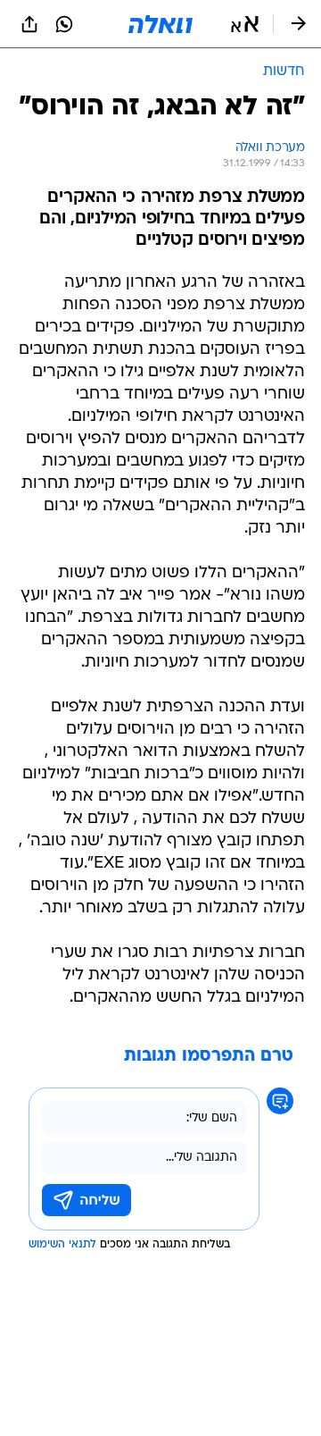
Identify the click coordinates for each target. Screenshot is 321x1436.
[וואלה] (160, 24)
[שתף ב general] (29, 24)
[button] (245, 24)
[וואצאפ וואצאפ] (64, 24)
